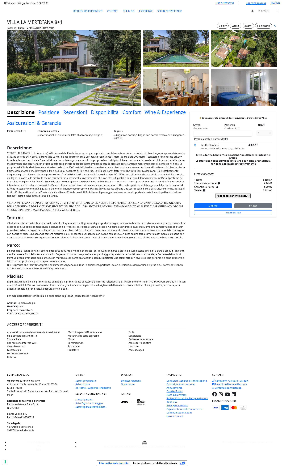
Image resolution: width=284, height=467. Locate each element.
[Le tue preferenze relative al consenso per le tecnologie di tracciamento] (5, 462)
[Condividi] (274, 25)
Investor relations (131, 380)
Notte (199, 179)
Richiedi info (234, 212)
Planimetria (263, 25)
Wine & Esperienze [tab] (165, 112)
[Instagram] (221, 395)
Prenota (253, 205)
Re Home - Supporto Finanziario (93, 387)
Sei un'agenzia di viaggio (89, 403)
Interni (248, 25)
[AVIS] (125, 401)
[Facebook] (214, 395)
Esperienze (146, 11)
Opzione (213, 205)
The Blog (128, 11)
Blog (39, 449)
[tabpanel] (96, 245)
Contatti (112, 11)
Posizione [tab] (48, 112)
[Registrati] (252, 11)
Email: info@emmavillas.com (230, 384)
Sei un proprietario (169, 11)
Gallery (223, 25)
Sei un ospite (82, 384)
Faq (39, 445)
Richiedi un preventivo (88, 11)
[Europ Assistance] (141, 401)
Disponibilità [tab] (105, 112)
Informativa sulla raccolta (113, 463)
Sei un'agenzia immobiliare (90, 406)
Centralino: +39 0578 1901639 (231, 380)
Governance (128, 384)
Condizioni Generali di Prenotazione (187, 380)
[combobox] (264, 133)
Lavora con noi (175, 416)
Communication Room (179, 412)
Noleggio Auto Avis (177, 405)
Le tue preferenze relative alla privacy (155, 463)
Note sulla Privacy (176, 394)
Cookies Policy (175, 391)
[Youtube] (227, 395)
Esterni (235, 25)
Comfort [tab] (131, 112)
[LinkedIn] (234, 395)
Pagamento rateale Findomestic (184, 409)
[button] (277, 11)
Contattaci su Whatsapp (228, 387)
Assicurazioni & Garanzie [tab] (34, 123)
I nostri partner (84, 399)
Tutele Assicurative (39, 442)
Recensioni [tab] (75, 112)
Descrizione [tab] (21, 112)
